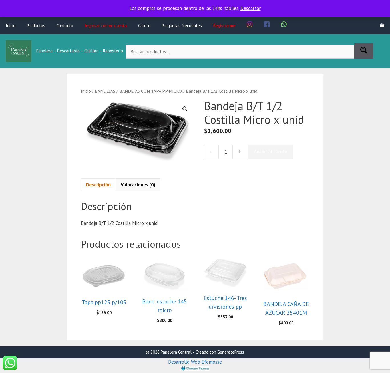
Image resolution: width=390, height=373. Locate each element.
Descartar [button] (250, 8)
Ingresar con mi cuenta (106, 25)
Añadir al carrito (270, 151)
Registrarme (224, 25)
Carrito (144, 25)
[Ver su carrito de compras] (382, 25)
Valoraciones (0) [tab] (138, 185)
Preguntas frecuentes (182, 25)
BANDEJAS (105, 91)
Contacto (65, 25)
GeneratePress (230, 352)
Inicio (10, 25)
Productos (36, 25)
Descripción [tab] (98, 185)
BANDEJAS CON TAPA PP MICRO (150, 91)
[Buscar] (363, 51)
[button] (185, 109)
